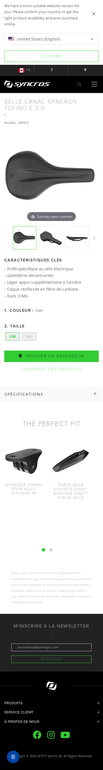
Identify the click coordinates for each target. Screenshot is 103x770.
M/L (29, 336)
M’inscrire (51, 659)
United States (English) (38, 39)
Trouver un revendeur (53, 356)
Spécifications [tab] (24, 394)
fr (28, 70)
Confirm (51, 56)
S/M (12, 336)
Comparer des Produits (51, 369)
